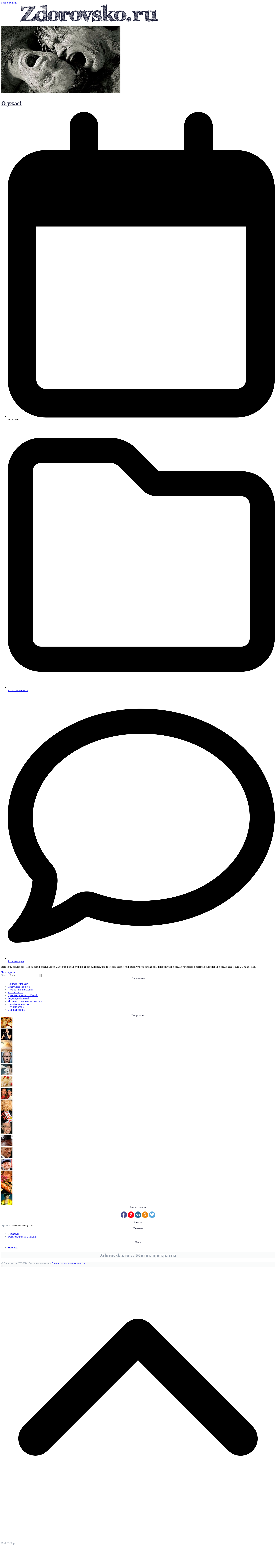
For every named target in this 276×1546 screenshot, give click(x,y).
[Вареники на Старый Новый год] (6, 1086)
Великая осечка (16, 1009)
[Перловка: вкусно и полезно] (6, 1109)
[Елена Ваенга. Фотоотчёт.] (6, 1038)
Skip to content (8, 2)
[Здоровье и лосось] (6, 1192)
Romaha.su (13, 1233)
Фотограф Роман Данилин (22, 1236)
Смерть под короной (19, 986)
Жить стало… (15, 992)
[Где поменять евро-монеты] (6, 1027)
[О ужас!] (60, 92)
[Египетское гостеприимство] (6, 1050)
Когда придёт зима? (18, 998)
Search (4, 975)
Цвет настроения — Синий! (23, 995)
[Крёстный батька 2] (6, 1157)
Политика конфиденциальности (68, 1263)
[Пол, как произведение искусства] (6, 1145)
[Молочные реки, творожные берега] (6, 1074)
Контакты (13, 1247)
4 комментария (16, 961)
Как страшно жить (18, 690)
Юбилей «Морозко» (18, 983)
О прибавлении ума (18, 1004)
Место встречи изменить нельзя (25, 1001)
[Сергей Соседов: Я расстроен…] (6, 1098)
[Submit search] (40, 975)
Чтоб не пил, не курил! (20, 989)
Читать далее (8, 972)
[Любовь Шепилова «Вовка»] (6, 1180)
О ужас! (11, 103)
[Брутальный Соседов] (6, 1133)
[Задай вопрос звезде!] (6, 1204)
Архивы (5, 1225)
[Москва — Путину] (6, 1062)
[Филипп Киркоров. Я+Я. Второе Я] (6, 1121)
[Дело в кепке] (6, 1169)
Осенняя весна (16, 1007)
